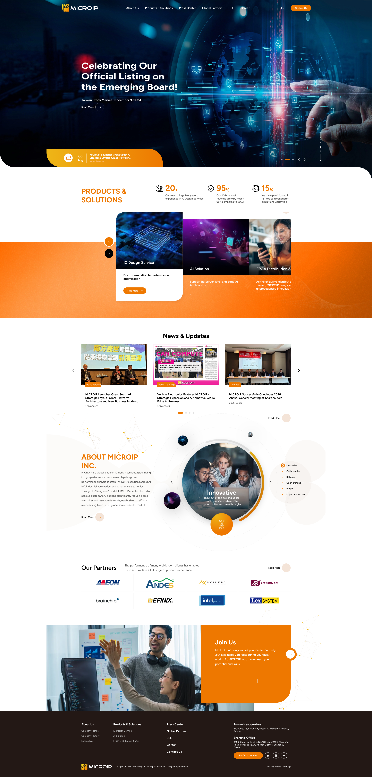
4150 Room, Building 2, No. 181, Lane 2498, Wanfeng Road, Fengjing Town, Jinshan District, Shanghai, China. (261, 745)
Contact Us (174, 751)
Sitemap (286, 766)
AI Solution (119, 735)
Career (171, 745)
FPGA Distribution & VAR (126, 741)
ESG (169, 738)
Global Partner (176, 731)
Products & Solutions (127, 724)
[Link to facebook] (276, 755)
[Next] (304, 159)
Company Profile (90, 730)
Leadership (87, 741)
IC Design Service (122, 730)
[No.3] (193, 413)
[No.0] (281, 159)
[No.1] (285, 159)
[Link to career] (290, 654)
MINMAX (183, 766)
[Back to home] (80, 8)
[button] (294, 465)
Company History (90, 735)
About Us (87, 724)
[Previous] (299, 159)
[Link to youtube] (284, 755)
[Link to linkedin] (268, 755)
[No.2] (291, 159)
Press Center (175, 724)
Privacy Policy (274, 766)
